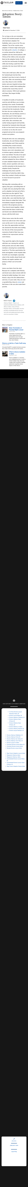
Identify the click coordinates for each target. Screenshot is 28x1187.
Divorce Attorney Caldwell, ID (16, 717)
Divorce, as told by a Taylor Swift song (14, 343)
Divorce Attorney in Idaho (15, 726)
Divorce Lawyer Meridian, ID (16, 730)
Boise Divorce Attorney (7, 10)
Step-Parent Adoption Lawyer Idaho (16, 753)
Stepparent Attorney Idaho (13, 755)
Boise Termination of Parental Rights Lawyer (16, 329)
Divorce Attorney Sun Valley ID (14, 739)
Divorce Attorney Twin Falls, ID (15, 740)
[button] (25, 2)
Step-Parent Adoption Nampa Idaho (16, 766)
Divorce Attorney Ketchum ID (16, 728)
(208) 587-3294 (14, 1145)
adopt (19, 282)
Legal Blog (14, 1151)
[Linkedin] (14, 301)
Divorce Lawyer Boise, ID (15, 715)
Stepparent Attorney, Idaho (13, 757)
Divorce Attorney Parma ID (13, 737)
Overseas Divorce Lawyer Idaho (15, 746)
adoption (14, 50)
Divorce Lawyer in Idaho (13, 742)
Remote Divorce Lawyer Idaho (14, 748)
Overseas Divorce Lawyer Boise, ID (15, 744)
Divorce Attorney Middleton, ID (15, 735)
